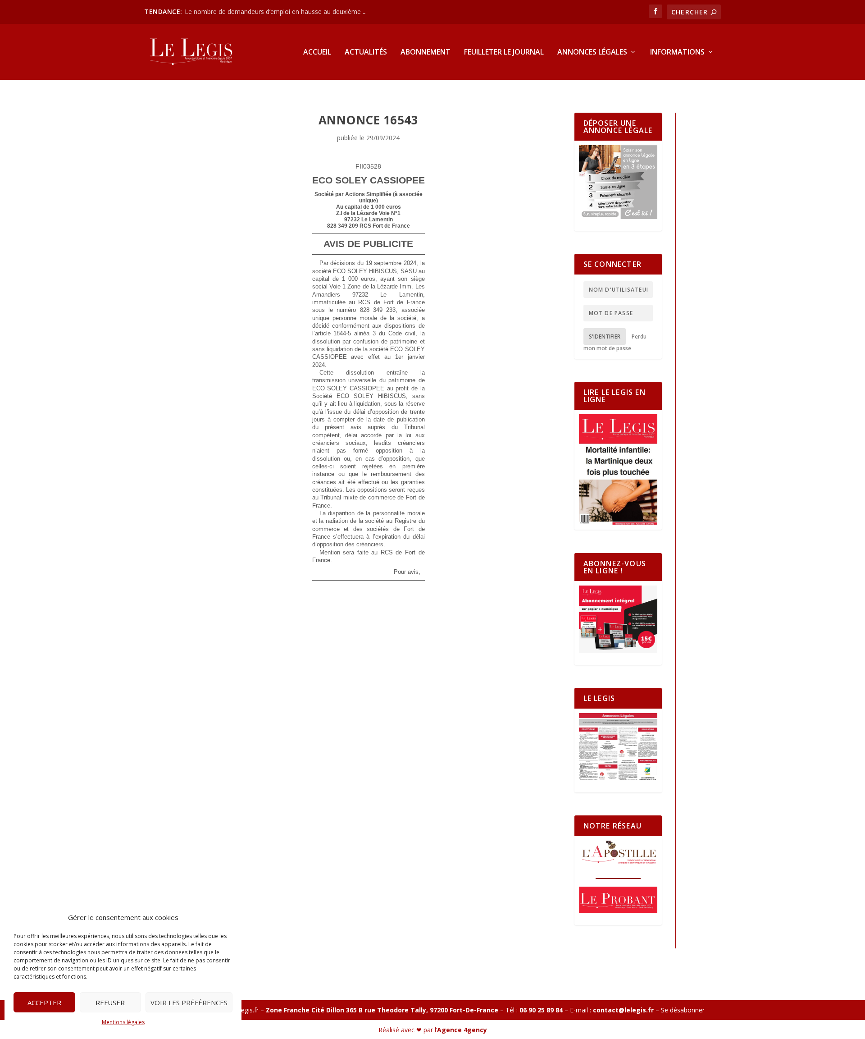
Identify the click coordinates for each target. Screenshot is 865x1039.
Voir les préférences (189, 1002)
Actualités (366, 52)
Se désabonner (683, 1010)
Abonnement (426, 52)
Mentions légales (123, 1022)
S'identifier (604, 336)
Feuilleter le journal (504, 52)
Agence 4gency (462, 1029)
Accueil (317, 52)
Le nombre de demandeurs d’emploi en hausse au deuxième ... (276, 11)
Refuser (110, 1002)
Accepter (44, 1002)
